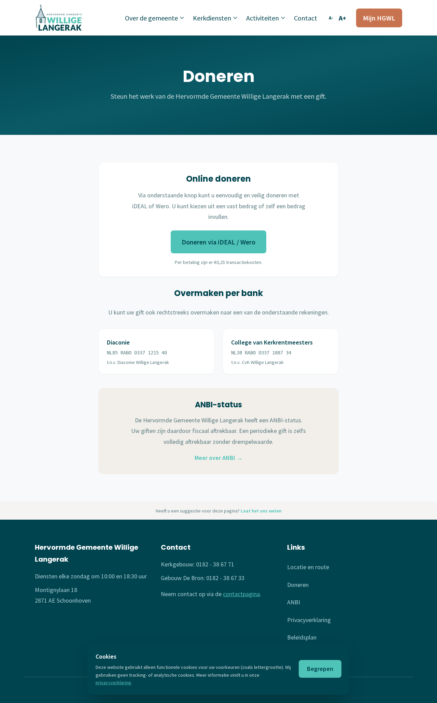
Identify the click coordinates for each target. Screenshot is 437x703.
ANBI (293, 602)
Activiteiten (262, 18)
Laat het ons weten (261, 511)
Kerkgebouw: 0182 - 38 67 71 (197, 564)
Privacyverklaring (309, 620)
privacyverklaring (113, 682)
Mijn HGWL (379, 18)
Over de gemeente (151, 18)
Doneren (298, 585)
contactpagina (241, 594)
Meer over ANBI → (219, 458)
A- (331, 18)
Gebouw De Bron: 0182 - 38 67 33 (202, 578)
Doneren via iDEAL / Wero (218, 242)
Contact (305, 18)
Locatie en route (308, 567)
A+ (342, 18)
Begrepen (320, 669)
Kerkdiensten (212, 18)
